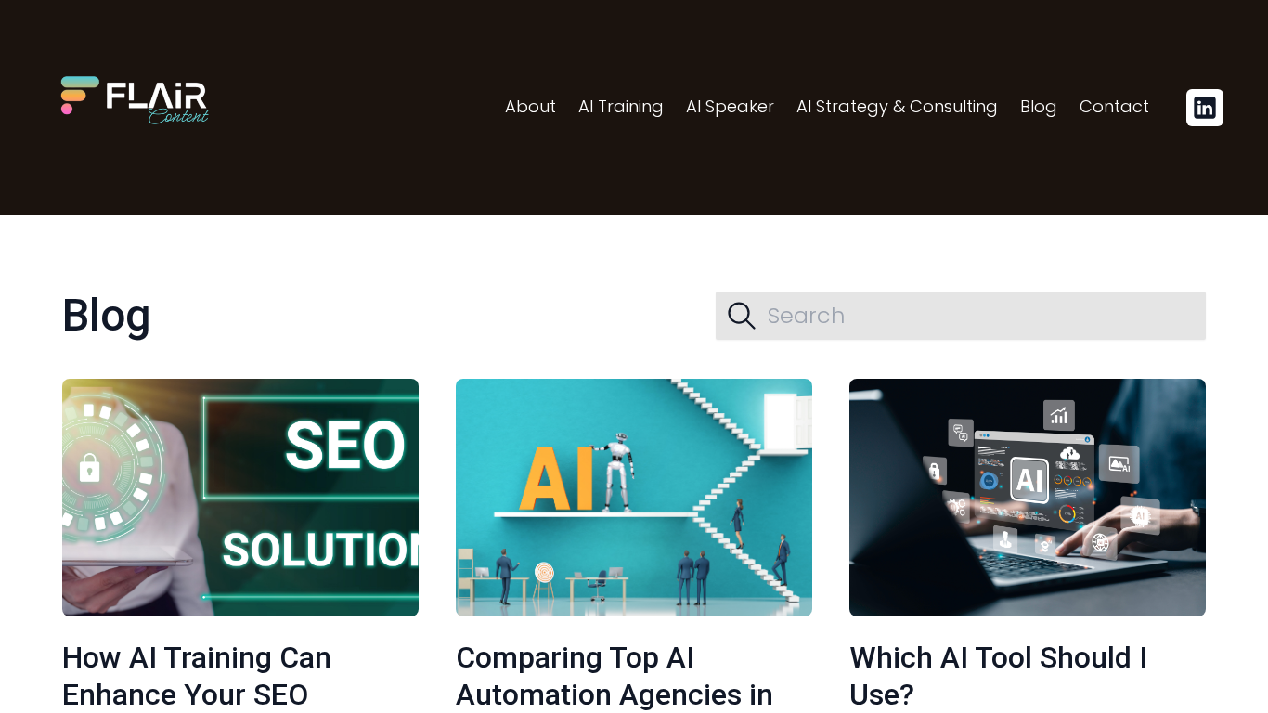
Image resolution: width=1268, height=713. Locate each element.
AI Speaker (730, 106)
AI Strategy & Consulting (897, 106)
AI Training (621, 106)
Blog (1038, 106)
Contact (1114, 106)
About (530, 106)
